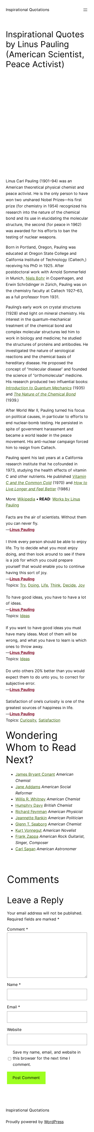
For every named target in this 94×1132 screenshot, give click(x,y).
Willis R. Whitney (30, 799)
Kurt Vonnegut (28, 830)
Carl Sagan (25, 848)
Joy (81, 585)
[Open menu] (85, 10)
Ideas (25, 615)
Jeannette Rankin (31, 817)
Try (23, 585)
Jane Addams (27, 786)
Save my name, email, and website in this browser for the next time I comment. (47, 1058)
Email (13, 1006)
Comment (17, 929)
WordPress (54, 1121)
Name (14, 984)
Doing (33, 585)
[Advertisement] (47, 127)
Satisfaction (49, 720)
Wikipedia (26, 499)
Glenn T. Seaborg (31, 824)
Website (14, 1029)
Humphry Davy (29, 805)
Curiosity (28, 720)
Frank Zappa (26, 836)
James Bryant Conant (35, 774)
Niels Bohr (35, 278)
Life (44, 585)
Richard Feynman (31, 811)
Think (55, 585)
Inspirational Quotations (27, 9)
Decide (69, 585)
